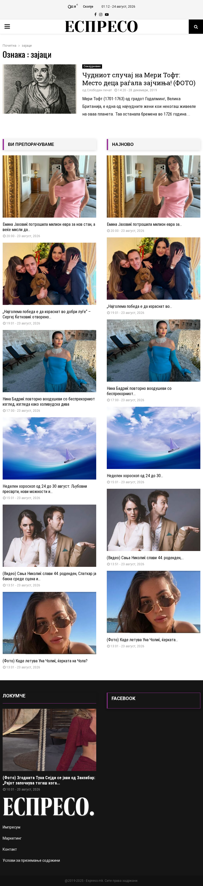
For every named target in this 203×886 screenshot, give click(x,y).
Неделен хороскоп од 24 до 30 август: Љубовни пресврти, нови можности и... (45, 489)
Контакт (10, 849)
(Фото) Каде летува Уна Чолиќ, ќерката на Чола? (45, 660)
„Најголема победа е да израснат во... (139, 306)
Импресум (11, 827)
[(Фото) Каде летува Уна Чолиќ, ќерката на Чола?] (49, 623)
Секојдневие (92, 66)
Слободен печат (99, 90)
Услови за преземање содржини (31, 860)
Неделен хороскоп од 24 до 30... (135, 475)
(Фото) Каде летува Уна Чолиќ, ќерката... (142, 639)
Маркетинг (12, 838)
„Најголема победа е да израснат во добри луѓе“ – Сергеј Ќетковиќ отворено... (47, 314)
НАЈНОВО (122, 144)
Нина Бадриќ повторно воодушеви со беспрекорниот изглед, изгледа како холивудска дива (49, 401)
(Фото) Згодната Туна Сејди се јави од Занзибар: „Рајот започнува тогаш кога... (49, 780)
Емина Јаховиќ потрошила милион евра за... (144, 224)
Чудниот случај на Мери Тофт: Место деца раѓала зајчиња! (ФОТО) (139, 79)
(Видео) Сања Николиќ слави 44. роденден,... (145, 557)
